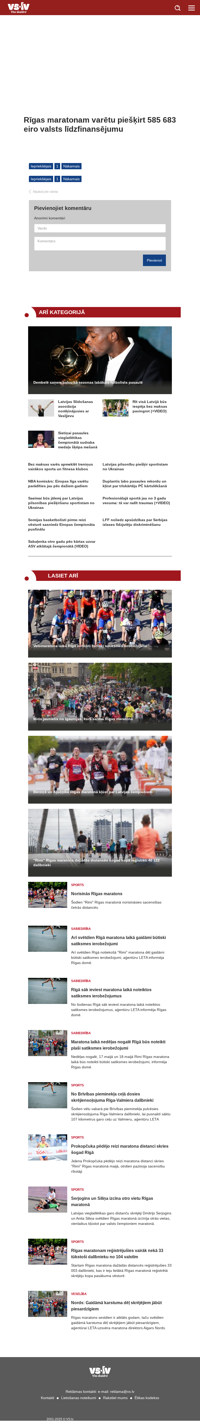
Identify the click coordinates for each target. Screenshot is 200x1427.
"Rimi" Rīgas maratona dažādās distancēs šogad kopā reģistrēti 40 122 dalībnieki (96, 862)
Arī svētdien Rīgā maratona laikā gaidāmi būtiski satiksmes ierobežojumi (118, 940)
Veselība (79, 1294)
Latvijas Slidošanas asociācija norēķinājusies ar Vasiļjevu (75, 409)
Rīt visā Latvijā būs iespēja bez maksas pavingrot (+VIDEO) (150, 406)
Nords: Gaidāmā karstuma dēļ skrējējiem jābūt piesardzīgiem (116, 1305)
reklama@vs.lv (122, 1391)
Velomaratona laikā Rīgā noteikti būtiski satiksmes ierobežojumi (90, 646)
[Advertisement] (100, 76)
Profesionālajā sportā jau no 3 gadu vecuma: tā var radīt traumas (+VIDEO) (136, 500)
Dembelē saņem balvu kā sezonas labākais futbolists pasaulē (88, 382)
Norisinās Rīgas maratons (96, 894)
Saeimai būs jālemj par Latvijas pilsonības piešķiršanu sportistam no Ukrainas (61, 503)
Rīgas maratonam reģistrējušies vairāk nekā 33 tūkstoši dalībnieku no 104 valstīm (117, 1253)
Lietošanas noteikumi (78, 1398)
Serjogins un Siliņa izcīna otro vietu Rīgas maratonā (112, 1201)
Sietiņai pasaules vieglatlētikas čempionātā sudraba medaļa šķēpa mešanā (77, 440)
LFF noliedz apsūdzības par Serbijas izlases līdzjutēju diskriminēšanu (135, 522)
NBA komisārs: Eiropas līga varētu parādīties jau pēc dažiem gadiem (58, 483)
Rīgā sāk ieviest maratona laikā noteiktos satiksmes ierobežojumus (111, 993)
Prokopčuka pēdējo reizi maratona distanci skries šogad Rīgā (119, 1149)
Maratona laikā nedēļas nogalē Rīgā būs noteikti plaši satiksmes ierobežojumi (118, 1045)
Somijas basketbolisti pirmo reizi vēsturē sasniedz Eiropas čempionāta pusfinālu (61, 524)
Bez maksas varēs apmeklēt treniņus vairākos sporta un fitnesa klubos (60, 466)
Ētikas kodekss (147, 1398)
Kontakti (47, 1398)
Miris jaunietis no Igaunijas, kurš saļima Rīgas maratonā (83, 719)
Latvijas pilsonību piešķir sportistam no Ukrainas (135, 466)
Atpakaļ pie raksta (45, 192)
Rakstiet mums (115, 1398)
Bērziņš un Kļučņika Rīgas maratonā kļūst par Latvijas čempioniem (92, 792)
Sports (77, 885)
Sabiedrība (81, 929)
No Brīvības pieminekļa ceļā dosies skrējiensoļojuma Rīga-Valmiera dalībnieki (112, 1097)
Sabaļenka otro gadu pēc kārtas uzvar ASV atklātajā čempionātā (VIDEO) (61, 543)
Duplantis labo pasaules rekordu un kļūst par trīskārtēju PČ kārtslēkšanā (135, 483)
